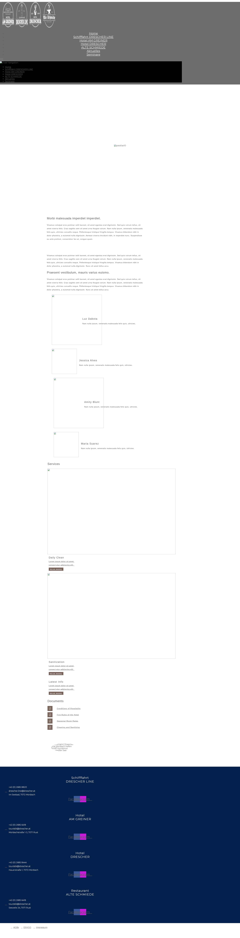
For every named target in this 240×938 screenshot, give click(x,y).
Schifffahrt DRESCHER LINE (93, 37)
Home (93, 33)
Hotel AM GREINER (93, 40)
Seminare (93, 54)
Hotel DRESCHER (93, 44)
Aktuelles (93, 51)
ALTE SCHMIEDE (93, 47)
